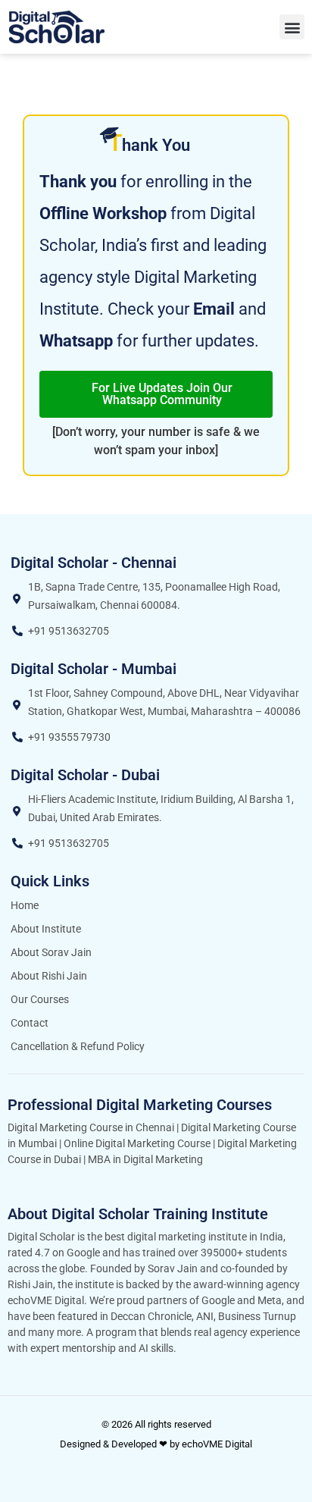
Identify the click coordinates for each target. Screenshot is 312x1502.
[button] (291, 26)
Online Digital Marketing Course (137, 1143)
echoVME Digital (217, 1444)
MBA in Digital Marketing (145, 1159)
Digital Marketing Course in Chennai (91, 1127)
